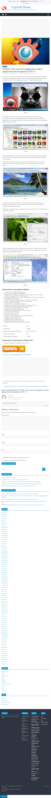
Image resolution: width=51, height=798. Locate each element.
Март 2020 (4, 549)
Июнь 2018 (4, 593)
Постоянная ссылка (15, 399)
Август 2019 (4, 564)
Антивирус (37, 722)
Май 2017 (4, 620)
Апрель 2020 (4, 547)
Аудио (3, 673)
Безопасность (5, 675)
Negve (14, 73)
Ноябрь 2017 (4, 608)
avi (36, 716)
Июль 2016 (4, 641)
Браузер (37, 728)
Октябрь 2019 (5, 560)
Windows (34, 721)
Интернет (4, 686)
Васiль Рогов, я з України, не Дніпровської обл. (12, 495)
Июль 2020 (4, 541)
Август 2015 (4, 661)
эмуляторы (34, 779)
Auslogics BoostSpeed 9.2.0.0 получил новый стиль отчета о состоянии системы (23, 382)
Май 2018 (4, 595)
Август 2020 (4, 539)
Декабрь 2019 (5, 556)
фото (37, 73)
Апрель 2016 (4, 647)
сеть (36, 773)
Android (33, 716)
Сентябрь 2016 (5, 637)
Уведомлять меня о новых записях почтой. (14, 460)
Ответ (46, 406)
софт (33, 775)
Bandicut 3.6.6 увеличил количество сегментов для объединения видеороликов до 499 (21, 483)
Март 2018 (4, 599)
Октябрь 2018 (5, 585)
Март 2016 (4, 649)
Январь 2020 (4, 554)
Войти (3, 698)
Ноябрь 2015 (4, 657)
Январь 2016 (4, 653)
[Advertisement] (25, 28)
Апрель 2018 (4, 597)
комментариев (6, 702)
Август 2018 (4, 589)
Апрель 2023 (4, 514)
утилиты (35, 778)
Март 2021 (4, 525)
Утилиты (4, 690)
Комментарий (5, 415)
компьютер (34, 758)
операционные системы (35, 762)
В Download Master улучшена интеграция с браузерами (14, 479)
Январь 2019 (4, 579)
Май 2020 (4, 545)
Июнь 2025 (4, 512)
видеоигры (33, 748)
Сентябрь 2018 (5, 587)
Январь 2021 (4, 529)
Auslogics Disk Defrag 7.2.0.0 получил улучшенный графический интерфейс (26, 386)
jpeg (26, 73)
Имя (3, 434)
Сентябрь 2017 (5, 612)
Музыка (33, 739)
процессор (36, 771)
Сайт (3, 450)
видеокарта (34, 749)
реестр (33, 773)
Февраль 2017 (5, 626)
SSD (38, 719)
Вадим (3, 493)
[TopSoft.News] (3, 14)
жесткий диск (34, 757)
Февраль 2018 (5, 601)
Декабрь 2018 (5, 581)
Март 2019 (4, 574)
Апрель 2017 (4, 622)
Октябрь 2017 (5, 610)
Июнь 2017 (4, 618)
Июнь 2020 (4, 543)
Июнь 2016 (4, 643)
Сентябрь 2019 (5, 562)
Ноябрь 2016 (4, 632)
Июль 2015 (4, 663)
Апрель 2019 (4, 572)
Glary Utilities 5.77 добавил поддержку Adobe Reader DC (24, 499)
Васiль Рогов (4, 499)
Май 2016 (4, 645)
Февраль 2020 (5, 552)
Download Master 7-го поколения (9, 477)
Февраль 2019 (5, 576)
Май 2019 (4, 570)
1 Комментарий (20, 73)
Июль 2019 (4, 566)
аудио (33, 745)
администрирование (35, 742)
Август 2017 (4, 614)
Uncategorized (5, 671)
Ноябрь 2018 (4, 583)
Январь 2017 (4, 628)
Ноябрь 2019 (4, 558)
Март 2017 (4, 624)
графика (34, 73)
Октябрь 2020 (5, 535)
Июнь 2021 (4, 518)
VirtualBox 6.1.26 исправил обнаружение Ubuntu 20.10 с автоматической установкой (21, 481)
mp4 (32, 719)
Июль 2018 (4, 591)
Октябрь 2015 (5, 659)
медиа (32, 759)
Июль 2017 (4, 616)
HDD (38, 716)
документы (33, 753)
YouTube (32, 722)
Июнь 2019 (4, 568)
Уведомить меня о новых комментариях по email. (16, 457)
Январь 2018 (4, 603)
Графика (5, 66)
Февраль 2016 (5, 651)
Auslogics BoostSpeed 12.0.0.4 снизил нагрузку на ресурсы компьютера (27, 504)
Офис (3, 688)
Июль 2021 (4, 516)
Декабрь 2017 (5, 605)
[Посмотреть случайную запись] (48, 14)
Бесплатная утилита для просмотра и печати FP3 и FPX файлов (23, 493)
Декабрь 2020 (5, 531)
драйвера (34, 755)
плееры (33, 766)
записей (4, 700)
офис (32, 765)
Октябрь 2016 (5, 634)
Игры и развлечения (6, 684)
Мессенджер (34, 738)
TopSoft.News (21, 7)
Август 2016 (4, 639)
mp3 (37, 717)
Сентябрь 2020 (5, 537)
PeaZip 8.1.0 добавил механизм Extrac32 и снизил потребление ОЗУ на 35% (19, 485)
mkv (34, 718)
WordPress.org (5, 704)
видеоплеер (33, 750)
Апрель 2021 (4, 523)
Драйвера (4, 682)
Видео (3, 677)
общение (36, 759)
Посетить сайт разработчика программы (17, 355)
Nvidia (35, 719)
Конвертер (33, 733)
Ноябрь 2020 (4, 533)
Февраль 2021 (5, 527)
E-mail (3, 442)
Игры (37, 730)
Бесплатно (30, 73)
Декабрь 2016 (5, 630)
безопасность (35, 746)
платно (36, 765)
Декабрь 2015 (5, 655)
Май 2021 (4, 520)
